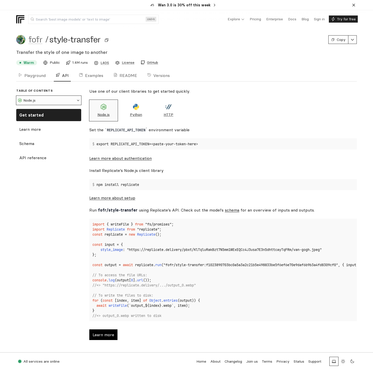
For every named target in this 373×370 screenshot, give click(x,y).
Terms (267, 361)
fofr (35, 39)
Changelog (233, 361)
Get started (31, 115)
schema (232, 210)
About (215, 361)
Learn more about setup (112, 197)
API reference (32, 157)
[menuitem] (236, 19)
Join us (252, 361)
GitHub (152, 62)
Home (201, 361)
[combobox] (93, 19)
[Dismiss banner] (354, 5)
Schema (26, 143)
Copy (341, 39)
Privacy (283, 361)
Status (299, 361)
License (128, 62)
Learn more (30, 129)
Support (314, 361)
